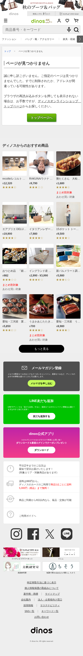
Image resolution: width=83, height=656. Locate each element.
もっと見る (41, 348)
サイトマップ (52, 593)
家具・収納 (69, 39)
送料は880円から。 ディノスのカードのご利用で (45, 484)
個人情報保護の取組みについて (42, 588)
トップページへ (41, 117)
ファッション (9, 39)
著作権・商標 (30, 593)
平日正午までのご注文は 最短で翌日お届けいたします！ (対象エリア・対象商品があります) (38, 469)
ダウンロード (41, 450)
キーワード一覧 (49, 611)
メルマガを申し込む (41, 383)
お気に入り (67, 20)
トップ (7, 51)
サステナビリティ (50, 605)
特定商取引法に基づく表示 (41, 582)
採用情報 (28, 605)
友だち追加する (41, 416)
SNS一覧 (29, 611)
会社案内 (26, 599)
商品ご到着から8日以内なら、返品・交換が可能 (45, 500)
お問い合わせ (41, 617)
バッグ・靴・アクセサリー (39, 39)
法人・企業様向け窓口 (50, 599)
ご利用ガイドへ (27, 515)
